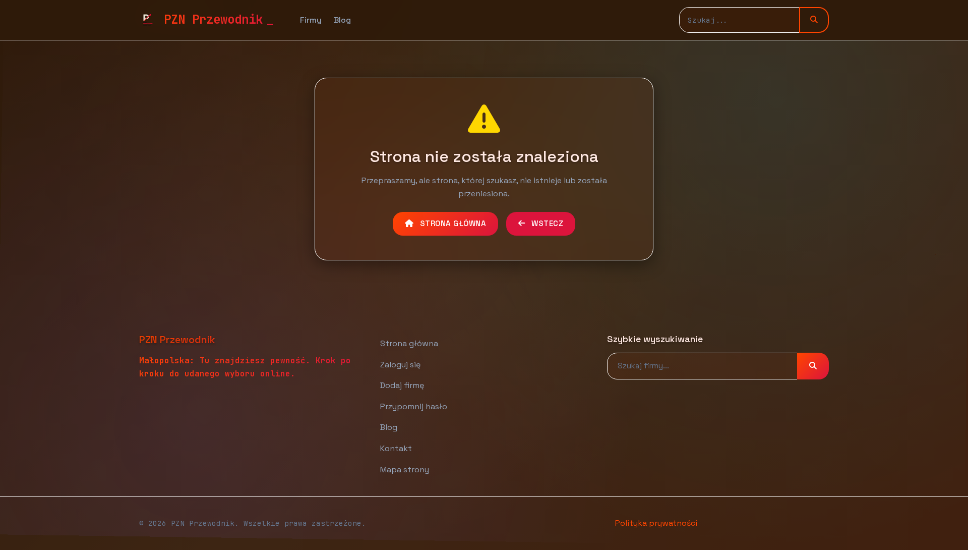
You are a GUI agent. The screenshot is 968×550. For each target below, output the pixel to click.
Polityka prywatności (656, 523)
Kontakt (396, 448)
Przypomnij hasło (413, 406)
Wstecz (546, 223)
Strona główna (451, 223)
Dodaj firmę (402, 385)
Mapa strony (404, 469)
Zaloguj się (400, 364)
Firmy (311, 20)
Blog (342, 20)
